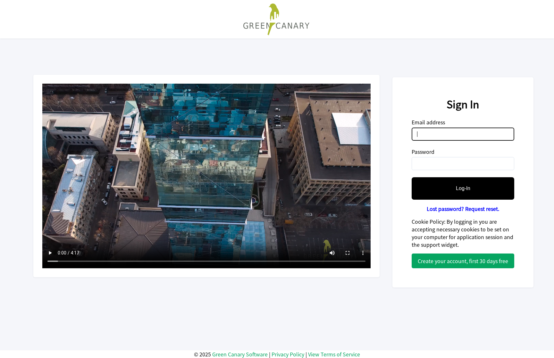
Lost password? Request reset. (463, 208)
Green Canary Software (240, 354)
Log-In (463, 188)
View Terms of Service (334, 354)
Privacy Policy (288, 354)
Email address (428, 122)
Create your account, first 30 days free (463, 261)
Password (423, 151)
